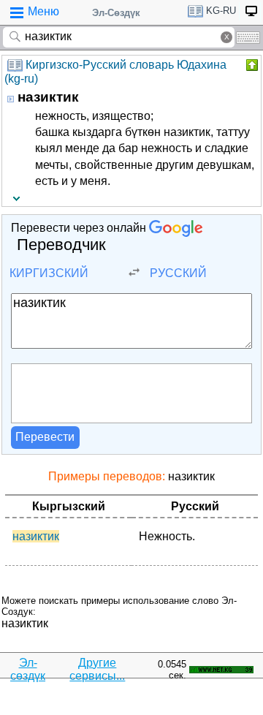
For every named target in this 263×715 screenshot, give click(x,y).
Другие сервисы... (97, 669)
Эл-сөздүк (27, 669)
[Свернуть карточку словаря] (250, 65)
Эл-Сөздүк (116, 12)
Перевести (45, 437)
